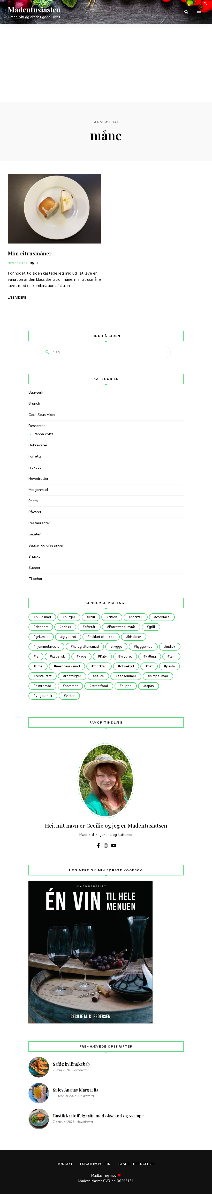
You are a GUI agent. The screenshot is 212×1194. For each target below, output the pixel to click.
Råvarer (34, 512)
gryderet (69, 637)
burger (70, 617)
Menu (199, 12)
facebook (98, 845)
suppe (127, 686)
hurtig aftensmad (86, 646)
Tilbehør (35, 578)
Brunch (34, 403)
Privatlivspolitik (95, 1164)
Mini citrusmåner (30, 253)
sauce (99, 676)
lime (39, 666)
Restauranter (39, 523)
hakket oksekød (102, 637)
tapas (149, 686)
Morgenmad (38, 489)
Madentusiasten (34, 9)
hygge (117, 646)
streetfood (100, 686)
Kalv (103, 656)
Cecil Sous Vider (42, 414)
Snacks (34, 556)
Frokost (34, 467)
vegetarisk (44, 696)
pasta (170, 666)
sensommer (127, 676)
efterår (90, 627)
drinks (66, 627)
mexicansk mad (68, 666)
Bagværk (35, 392)
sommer (71, 686)
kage (82, 656)
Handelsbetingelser (136, 1164)
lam (172, 656)
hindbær (134, 637)
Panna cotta (44, 434)
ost (150, 666)
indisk (170, 646)
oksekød (127, 666)
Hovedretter (38, 478)
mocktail (100, 666)
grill (152, 627)
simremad (43, 686)
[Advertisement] (106, 63)
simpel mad (159, 676)
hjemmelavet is (47, 646)
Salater (34, 534)
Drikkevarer (37, 445)
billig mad (43, 617)
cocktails (163, 617)
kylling (151, 656)
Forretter (35, 456)
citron (113, 617)
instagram (106, 845)
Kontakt (65, 1164)
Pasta (33, 500)
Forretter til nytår (122, 627)
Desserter (18, 263)
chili (92, 617)
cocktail (136, 617)
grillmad (42, 637)
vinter (70, 696)
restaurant (43, 676)
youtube (114, 845)
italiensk (58, 656)
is (37, 656)
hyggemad (144, 646)
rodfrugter (73, 676)
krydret (126, 656)
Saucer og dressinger (46, 545)
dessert (42, 627)
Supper (34, 567)
